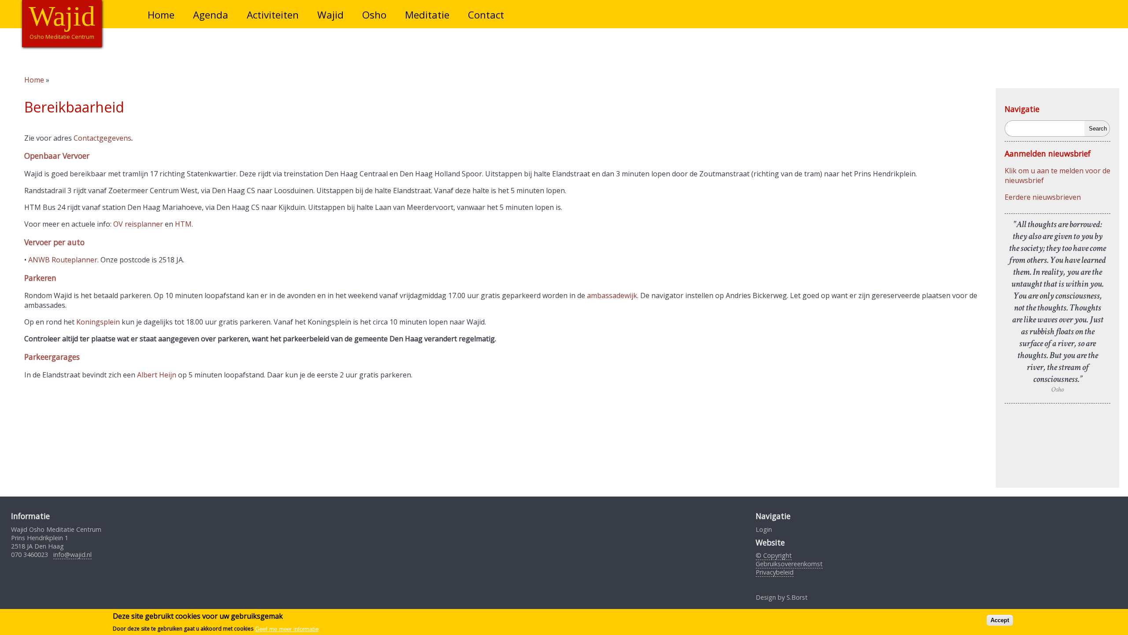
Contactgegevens (102, 138)
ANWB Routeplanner (62, 260)
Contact (486, 15)
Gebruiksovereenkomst (789, 564)
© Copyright (774, 555)
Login (764, 529)
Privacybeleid (775, 572)
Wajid (330, 15)
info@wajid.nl (72, 554)
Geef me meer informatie (287, 628)
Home (161, 15)
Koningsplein (98, 322)
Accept (1000, 620)
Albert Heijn (156, 375)
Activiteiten (273, 15)
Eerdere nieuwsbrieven (1043, 197)
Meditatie (427, 15)
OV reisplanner (138, 224)
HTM (183, 224)
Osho (374, 15)
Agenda (210, 15)
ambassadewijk (612, 295)
